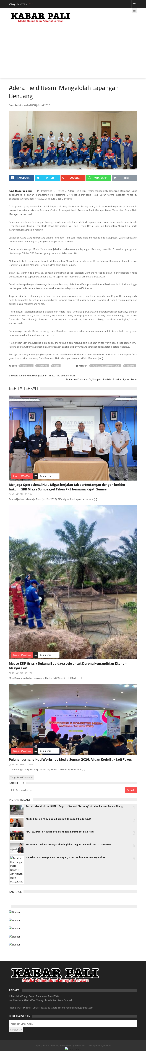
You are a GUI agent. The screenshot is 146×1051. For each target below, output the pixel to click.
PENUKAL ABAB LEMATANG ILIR (106, 365)
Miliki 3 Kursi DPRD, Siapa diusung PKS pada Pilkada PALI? (58, 818)
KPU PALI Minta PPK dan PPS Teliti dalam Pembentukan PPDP (60, 831)
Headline (130, 365)
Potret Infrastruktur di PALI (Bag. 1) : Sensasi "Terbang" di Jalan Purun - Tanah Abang (74, 806)
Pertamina (43, 365)
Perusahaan (27, 365)
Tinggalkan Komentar (21, 777)
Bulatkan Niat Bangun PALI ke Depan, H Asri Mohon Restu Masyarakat (65, 857)
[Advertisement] (73, 53)
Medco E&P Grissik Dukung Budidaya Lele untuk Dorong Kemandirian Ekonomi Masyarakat (68, 666)
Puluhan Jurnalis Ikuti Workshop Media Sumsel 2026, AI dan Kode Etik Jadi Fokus (70, 759)
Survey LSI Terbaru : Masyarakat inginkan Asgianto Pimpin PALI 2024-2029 (68, 844)
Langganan (16, 1029)
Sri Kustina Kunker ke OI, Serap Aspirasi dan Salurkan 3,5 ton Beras (101, 379)
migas (56, 365)
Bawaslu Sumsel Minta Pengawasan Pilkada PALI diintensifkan (42, 375)
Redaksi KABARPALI (21, 476)
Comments (45, 476)
